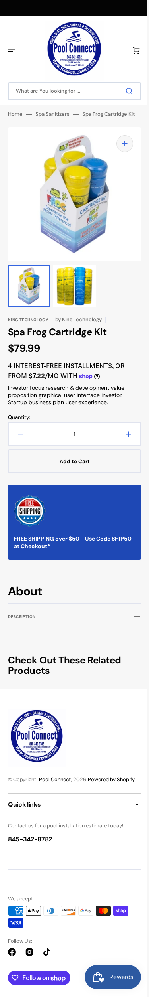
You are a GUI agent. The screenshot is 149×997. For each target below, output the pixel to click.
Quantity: (19, 409)
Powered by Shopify (111, 779)
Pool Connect (55, 779)
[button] (11, 50)
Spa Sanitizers (52, 114)
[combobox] (71, 91)
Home (15, 114)
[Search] (124, 91)
